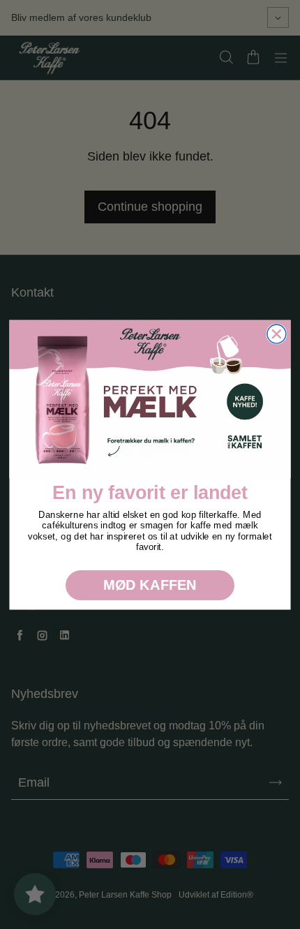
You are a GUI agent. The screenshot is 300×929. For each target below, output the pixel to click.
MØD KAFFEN (150, 585)
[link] (149, 399)
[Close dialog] (276, 334)
